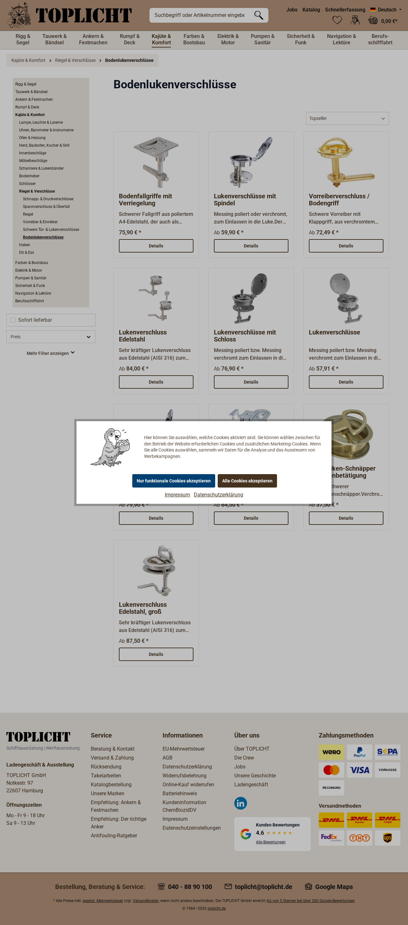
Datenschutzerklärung (218, 495)
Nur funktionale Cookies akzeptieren (174, 480)
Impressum (177, 495)
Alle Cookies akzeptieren (247, 480)
